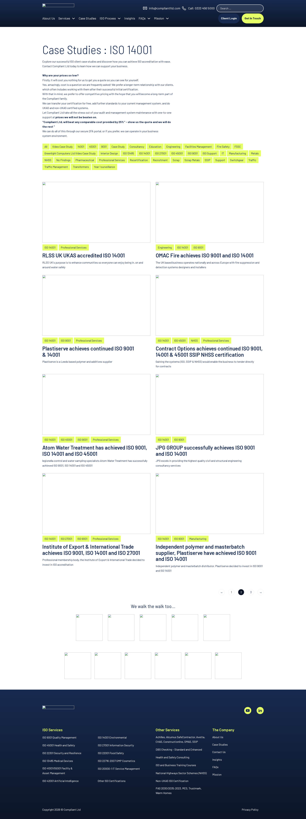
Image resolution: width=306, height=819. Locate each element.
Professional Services (112, 160)
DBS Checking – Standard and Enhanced (179, 749)
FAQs (142, 18)
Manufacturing (237, 153)
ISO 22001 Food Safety (111, 753)
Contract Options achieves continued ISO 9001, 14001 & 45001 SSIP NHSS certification (209, 351)
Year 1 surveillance (104, 166)
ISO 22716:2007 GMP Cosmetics (116, 760)
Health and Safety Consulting (172, 757)
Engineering (173, 146)
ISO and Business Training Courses (176, 765)
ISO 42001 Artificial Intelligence (60, 780)
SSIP (207, 160)
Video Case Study (62, 146)
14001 (81, 146)
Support (220, 160)
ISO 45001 (177, 153)
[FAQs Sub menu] (149, 18)
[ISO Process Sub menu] (119, 18)
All (45, 146)
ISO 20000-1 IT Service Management (119, 768)
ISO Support (210, 153)
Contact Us (219, 752)
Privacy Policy (250, 809)
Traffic (252, 160)
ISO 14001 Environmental (112, 737)
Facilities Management (198, 146)
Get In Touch (253, 18)
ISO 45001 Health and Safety (58, 745)
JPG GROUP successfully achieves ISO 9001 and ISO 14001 (205, 450)
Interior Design (109, 153)
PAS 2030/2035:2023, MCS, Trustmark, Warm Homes (179, 791)
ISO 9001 (193, 153)
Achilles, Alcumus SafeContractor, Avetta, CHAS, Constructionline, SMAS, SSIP (180, 739)
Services (64, 18)
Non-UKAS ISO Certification (172, 780)
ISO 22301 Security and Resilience (61, 753)
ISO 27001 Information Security (116, 745)
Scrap (176, 160)
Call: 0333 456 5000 (201, 8)
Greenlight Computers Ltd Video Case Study (70, 153)
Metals (255, 153)
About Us (48, 18)
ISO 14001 (144, 153)
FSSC (237, 146)
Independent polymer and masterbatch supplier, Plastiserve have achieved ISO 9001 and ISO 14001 (206, 553)
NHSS (47, 160)
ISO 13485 (128, 153)
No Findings (63, 160)
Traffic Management (56, 166)
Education (155, 146)
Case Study (118, 146)
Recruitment (160, 160)
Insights (129, 18)
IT (223, 153)
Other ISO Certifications (112, 780)
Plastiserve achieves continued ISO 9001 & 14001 (88, 351)
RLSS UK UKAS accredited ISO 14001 (83, 255)
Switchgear (236, 160)
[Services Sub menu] (73, 18)
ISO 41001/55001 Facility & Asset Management (57, 771)
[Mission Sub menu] (167, 18)
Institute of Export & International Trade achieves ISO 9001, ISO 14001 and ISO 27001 (91, 550)
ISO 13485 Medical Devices (57, 760)
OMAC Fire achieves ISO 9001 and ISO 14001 (205, 255)
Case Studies (87, 18)
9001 (104, 146)
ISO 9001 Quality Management (59, 737)
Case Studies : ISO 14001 (97, 49)
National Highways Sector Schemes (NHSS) (181, 773)
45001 (92, 146)
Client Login (229, 18)
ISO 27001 (160, 153)
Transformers (81, 166)
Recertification (139, 160)
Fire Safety (223, 146)
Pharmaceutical (84, 160)
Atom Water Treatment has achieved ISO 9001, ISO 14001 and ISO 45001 (94, 450)
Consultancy (137, 146)
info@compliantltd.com (164, 8)
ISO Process (108, 18)
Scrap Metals (192, 160)
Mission (159, 18)
